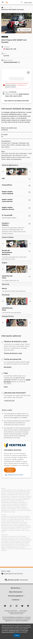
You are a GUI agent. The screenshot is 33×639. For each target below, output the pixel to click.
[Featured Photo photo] (29, 185)
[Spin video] (29, 179)
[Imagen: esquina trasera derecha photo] (29, 200)
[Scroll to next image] (30, 171)
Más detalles (7, 367)
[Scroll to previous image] (3, 171)
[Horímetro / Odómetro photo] (29, 223)
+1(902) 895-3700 (9, 401)
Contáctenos (24, 580)
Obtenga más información (15, 474)
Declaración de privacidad (10, 611)
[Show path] (8, 7)
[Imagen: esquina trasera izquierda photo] (29, 192)
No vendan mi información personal (16, 612)
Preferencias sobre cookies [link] (16, 614)
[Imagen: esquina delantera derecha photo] (29, 208)
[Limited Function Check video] (29, 276)
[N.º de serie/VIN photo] (29, 216)
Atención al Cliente (10, 86)
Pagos (6, 387)
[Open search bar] (22, 2)
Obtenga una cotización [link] (10, 470)
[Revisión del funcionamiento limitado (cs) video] (29, 251)
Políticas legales (23, 611)
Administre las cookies (14, 630)
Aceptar (17, 635)
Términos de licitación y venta (13, 353)
